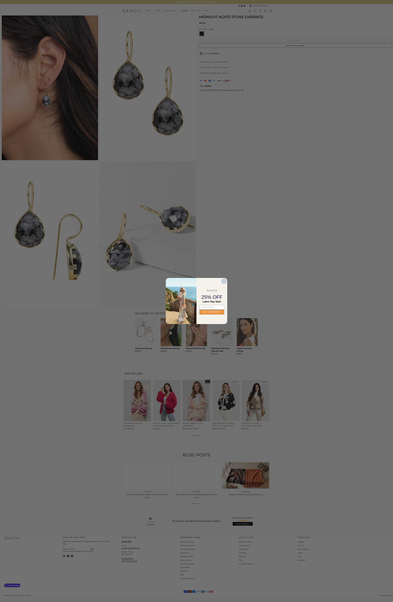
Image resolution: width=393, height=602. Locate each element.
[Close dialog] (224, 281)
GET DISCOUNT (211, 312)
